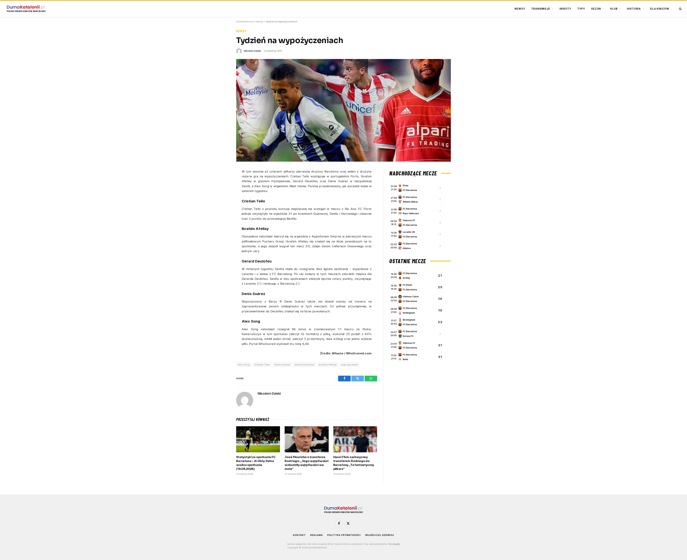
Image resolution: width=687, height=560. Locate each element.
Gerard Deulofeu (305, 364)
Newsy (520, 8)
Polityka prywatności (344, 535)
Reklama (316, 535)
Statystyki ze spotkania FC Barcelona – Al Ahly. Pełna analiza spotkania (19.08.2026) (256, 463)
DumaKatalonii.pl (245, 21)
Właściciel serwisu (379, 535)
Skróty (565, 8)
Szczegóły (394, 543)
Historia (634, 8)
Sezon (596, 8)
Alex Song (244, 364)
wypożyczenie (349, 364)
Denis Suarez (282, 364)
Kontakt (299, 535)
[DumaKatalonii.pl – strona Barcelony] (26, 9)
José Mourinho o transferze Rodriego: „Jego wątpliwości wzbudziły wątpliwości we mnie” (306, 463)
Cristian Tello (262, 364)
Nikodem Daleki (252, 50)
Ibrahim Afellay (328, 364)
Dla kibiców (659, 8)
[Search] (680, 9)
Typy (581, 8)
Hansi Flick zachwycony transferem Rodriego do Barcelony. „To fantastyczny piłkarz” (353, 463)
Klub (614, 8)
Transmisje (540, 8)
